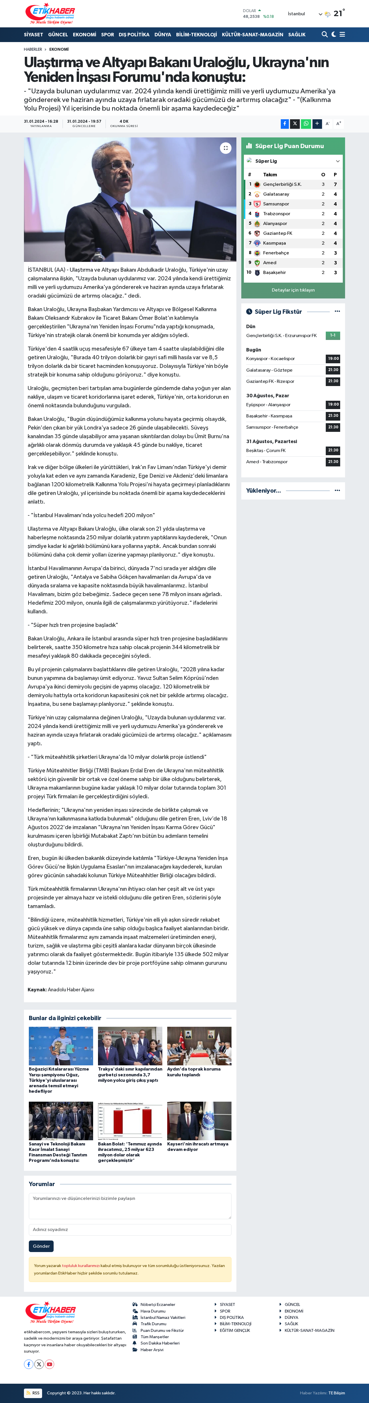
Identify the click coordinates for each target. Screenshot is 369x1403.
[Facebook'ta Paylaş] (285, 124)
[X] (39, 1364)
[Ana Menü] (341, 35)
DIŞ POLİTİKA (134, 34)
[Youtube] (49, 1364)
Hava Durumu (153, 1311)
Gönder (41, 1246)
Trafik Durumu (153, 1324)
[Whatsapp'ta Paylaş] (306, 124)
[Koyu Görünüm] (333, 35)
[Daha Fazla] (317, 124)
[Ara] (325, 35)
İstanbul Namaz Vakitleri (163, 1317)
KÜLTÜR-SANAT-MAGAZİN (252, 34)
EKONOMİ (84, 34)
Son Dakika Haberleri (160, 1343)
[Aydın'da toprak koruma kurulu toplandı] (199, 1045)
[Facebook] (28, 1364)
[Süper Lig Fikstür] (337, 311)
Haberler (33, 50)
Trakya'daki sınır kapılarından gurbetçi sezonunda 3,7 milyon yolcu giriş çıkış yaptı (130, 1074)
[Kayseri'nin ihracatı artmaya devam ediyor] (199, 1120)
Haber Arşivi (152, 1350)
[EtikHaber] (50, 13)
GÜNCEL (58, 34)
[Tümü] (337, 490)
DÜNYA (163, 34)
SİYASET (33, 34)
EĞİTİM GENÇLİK (235, 1330)
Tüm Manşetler (155, 1337)
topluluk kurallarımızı (81, 1266)
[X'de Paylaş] (295, 124)
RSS (35, 1393)
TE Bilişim (336, 1393)
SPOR (107, 34)
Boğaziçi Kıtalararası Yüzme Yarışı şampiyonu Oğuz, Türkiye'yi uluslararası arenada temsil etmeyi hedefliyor (59, 1080)
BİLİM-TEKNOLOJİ (196, 34)
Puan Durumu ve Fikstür (162, 1330)
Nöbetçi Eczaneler (158, 1304)
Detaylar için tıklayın (293, 290)
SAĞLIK (297, 34)
